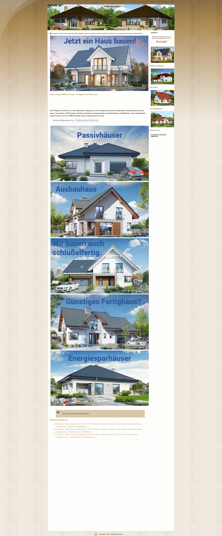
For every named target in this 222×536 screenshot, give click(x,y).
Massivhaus (142, 1)
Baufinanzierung (162, 1)
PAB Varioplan (112, 6)
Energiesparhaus (132, 1)
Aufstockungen (152, 1)
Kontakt (171, 1)
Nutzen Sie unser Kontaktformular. (76, 413)
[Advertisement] (92, 102)
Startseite (123, 1)
